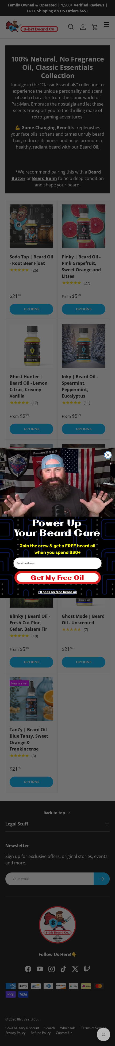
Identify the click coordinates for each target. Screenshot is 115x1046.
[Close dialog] (108, 455)
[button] (57, 580)
